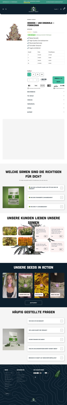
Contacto (6, 388)
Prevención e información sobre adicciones (8, 385)
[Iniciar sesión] (61, 9)
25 (42, 74)
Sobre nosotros (8, 377)
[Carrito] (63, 9)
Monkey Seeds (31, 19)
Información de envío (21, 381)
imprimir (18, 372)
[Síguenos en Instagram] (35, 377)
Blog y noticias (7, 381)
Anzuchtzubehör (8, 375)
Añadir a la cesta (58, 80)
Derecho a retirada (20, 377)
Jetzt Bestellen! (33, 303)
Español (56, 9)
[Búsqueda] (6, 9)
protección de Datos (21, 375)
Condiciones (19, 379)
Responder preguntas (9, 379)
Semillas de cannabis (9, 372)
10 (37, 74)
